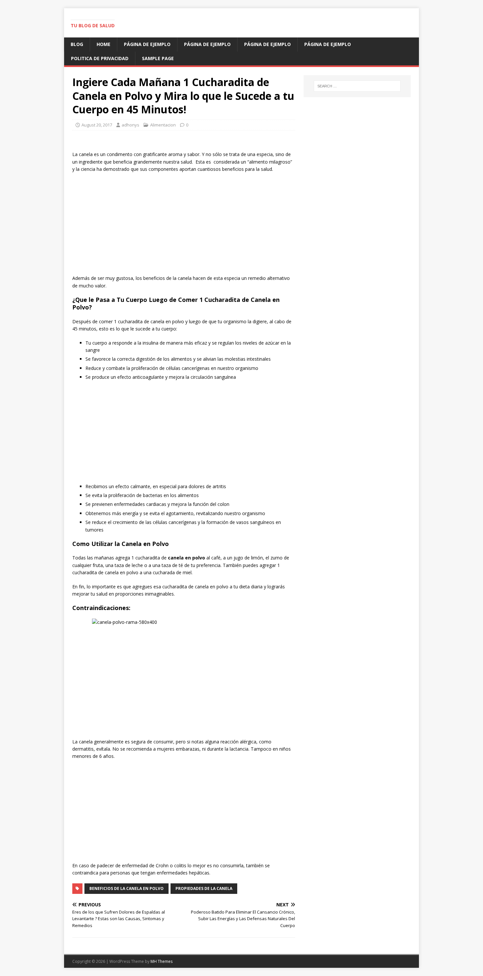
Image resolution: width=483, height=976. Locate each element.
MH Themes (161, 961)
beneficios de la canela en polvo (126, 888)
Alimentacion (163, 125)
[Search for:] (357, 86)
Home (103, 44)
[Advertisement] (183, 225)
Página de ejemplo (147, 44)
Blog (77, 44)
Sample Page (158, 58)
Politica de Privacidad (99, 58)
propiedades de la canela (203, 888)
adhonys (130, 125)
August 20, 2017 (96, 125)
